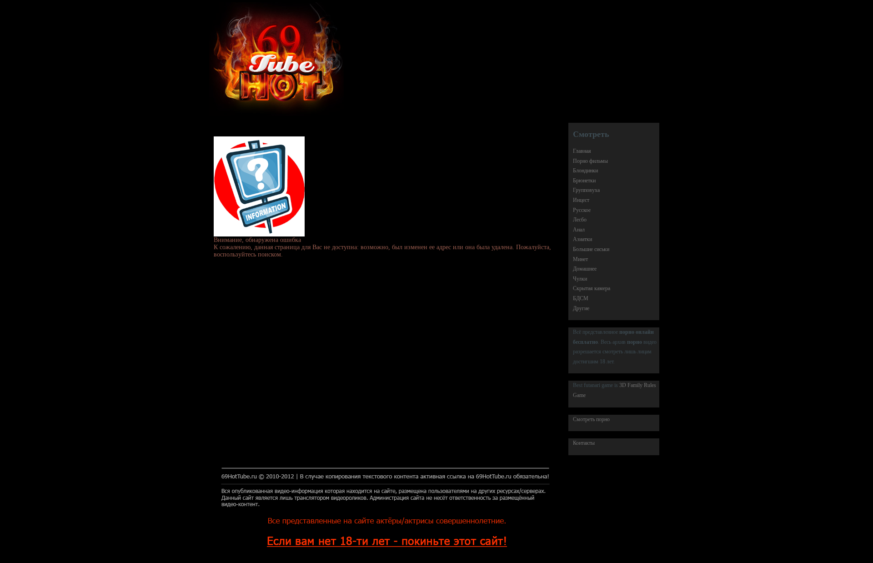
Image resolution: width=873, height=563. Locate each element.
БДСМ (580, 298)
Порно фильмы (590, 161)
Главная (582, 151)
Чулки (580, 279)
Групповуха (586, 190)
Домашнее (585, 269)
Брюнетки (584, 180)
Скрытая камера (591, 288)
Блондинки (585, 170)
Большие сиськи (591, 249)
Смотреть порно (591, 419)
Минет (580, 259)
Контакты (584, 443)
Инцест (581, 200)
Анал (579, 229)
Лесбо (580, 219)
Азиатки (582, 239)
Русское (582, 210)
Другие (581, 308)
